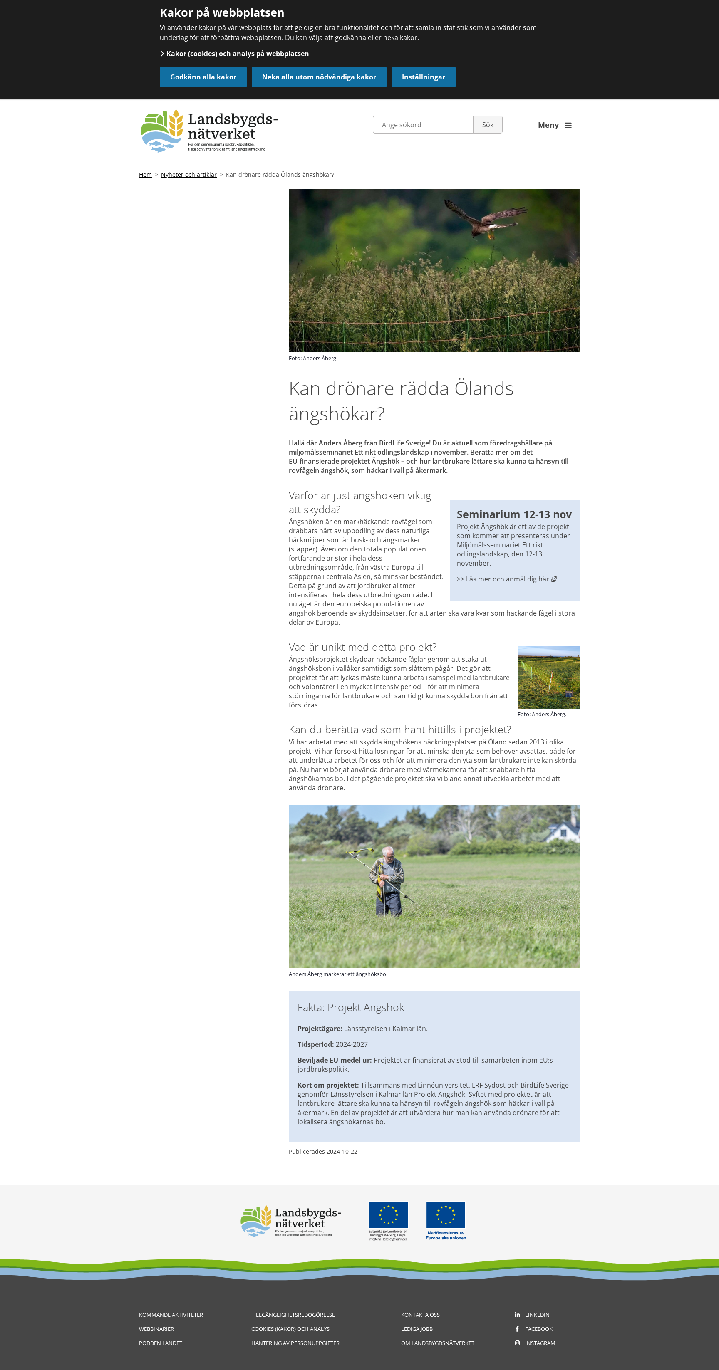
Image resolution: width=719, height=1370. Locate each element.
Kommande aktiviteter (171, 1314)
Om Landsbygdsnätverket (437, 1343)
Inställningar (423, 77)
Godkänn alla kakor (203, 77)
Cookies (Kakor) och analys (290, 1329)
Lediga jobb (417, 1329)
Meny (555, 125)
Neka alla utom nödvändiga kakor (319, 77)
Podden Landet (160, 1343)
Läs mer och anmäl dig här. (511, 579)
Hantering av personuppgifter (295, 1343)
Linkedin (537, 1314)
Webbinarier (156, 1329)
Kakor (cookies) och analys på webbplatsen (237, 53)
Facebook (539, 1329)
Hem (145, 174)
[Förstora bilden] (549, 706)
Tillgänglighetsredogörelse (293, 1314)
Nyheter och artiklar (189, 174)
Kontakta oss (420, 1314)
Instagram (540, 1343)
